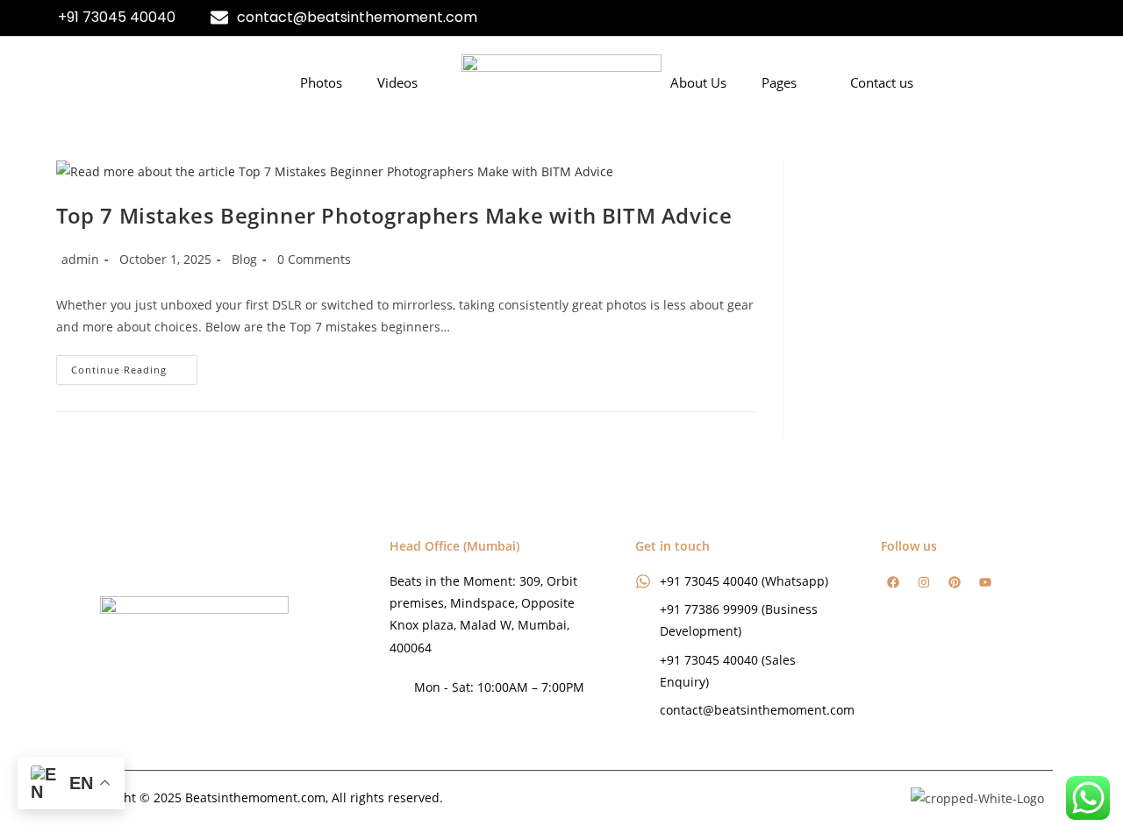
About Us (698, 82)
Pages (779, 82)
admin (80, 259)
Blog (244, 259)
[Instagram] (924, 582)
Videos (397, 82)
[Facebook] (893, 582)
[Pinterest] (954, 582)
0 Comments (314, 259)
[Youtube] (985, 582)
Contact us (881, 82)
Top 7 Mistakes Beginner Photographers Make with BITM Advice (394, 215)
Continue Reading (134, 365)
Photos (321, 82)
